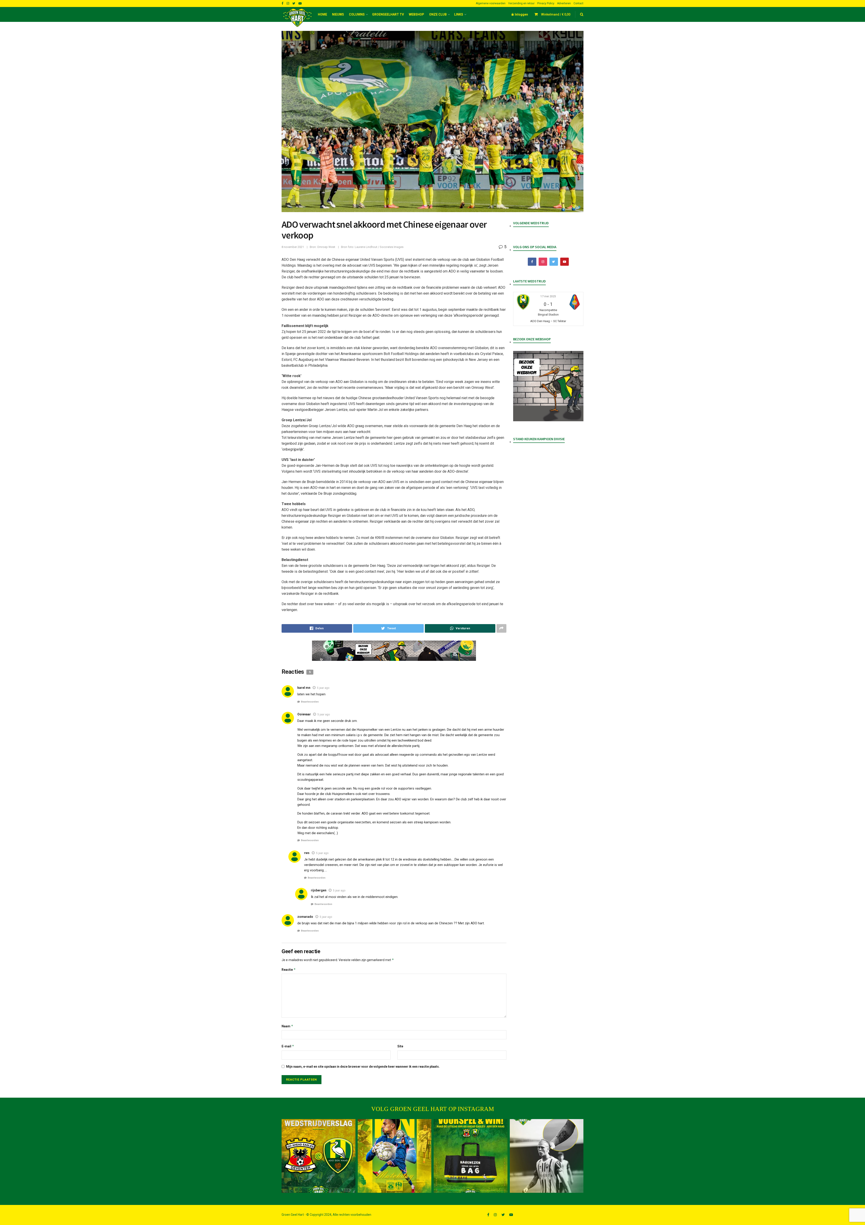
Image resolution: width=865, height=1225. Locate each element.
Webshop (416, 14)
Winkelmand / (555, 14)
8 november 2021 (293, 247)
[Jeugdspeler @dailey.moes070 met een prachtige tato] (547, 1156)
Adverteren (564, 3)
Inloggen (521, 14)
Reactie (289, 969)
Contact (578, 3)
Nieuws (338, 14)
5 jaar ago (323, 687)
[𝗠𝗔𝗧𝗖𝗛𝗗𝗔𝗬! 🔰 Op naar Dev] (395, 1156)
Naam (287, 1026)
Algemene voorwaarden (490, 3)
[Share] (317, 628)
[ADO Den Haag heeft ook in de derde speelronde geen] (318, 1156)
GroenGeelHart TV (388, 14)
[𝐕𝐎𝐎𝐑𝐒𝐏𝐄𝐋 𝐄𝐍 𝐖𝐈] (471, 1156)
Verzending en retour (521, 3)
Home (322, 14)
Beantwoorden (310, 701)
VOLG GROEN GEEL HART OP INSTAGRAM (432, 1109)
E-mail (288, 1046)
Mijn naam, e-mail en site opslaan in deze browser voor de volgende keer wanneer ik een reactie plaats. (363, 1066)
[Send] (460, 628)
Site (400, 1046)
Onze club (438, 14)
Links (458, 14)
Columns (357, 14)
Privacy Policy (545, 3)
